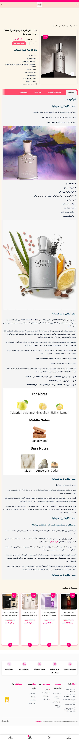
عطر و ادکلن (66, 26)
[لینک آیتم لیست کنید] (56, 694)
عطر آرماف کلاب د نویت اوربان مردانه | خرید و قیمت (10, 615)
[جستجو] (2, 5)
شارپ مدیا (38, 721)
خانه (76, 26)
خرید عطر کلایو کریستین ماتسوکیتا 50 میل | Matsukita (68, 615)
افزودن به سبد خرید (19, 43)
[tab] (71, 92)
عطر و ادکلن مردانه (56, 26)
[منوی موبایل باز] (77, 5)
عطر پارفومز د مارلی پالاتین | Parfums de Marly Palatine (49, 615)
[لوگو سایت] (39, 4)
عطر (72, 26)
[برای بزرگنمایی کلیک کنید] (72, 74)
